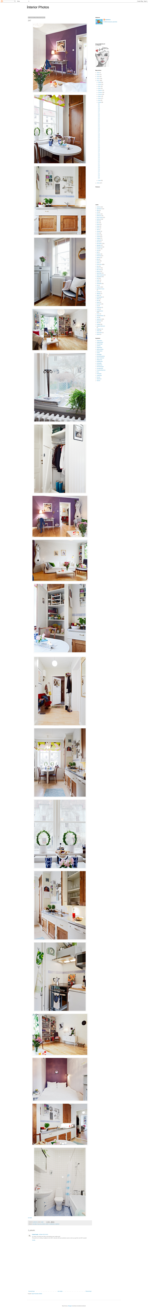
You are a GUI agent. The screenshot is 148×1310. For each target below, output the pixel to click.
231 (99, 164)
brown (98, 227)
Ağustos (100, 90)
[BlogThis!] (49, 1222)
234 (99, 158)
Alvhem (98, 380)
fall (97, 252)
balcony (98, 214)
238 (99, 150)
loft (97, 278)
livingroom (99, 276)
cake (98, 229)
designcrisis (99, 365)
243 (99, 140)
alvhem (98, 207)
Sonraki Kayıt (31, 1291)
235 (99, 156)
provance (99, 304)
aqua (98, 210)
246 (99, 134)
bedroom (99, 219)
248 (99, 130)
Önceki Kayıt (88, 1291)
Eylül (99, 88)
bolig (98, 226)
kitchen (98, 271)
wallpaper (99, 329)
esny (98, 250)
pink (98, 300)
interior (43, 1224)
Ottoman (99, 293)
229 (99, 168)
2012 (98, 78)
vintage (98, 324)
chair (98, 233)
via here (30, 1217)
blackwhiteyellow (101, 356)
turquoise (99, 320)
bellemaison (99, 351)
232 (99, 162)
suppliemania (100, 342)
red (97, 305)
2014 (98, 74)
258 (99, 110)
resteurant (99, 307)
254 (99, 118)
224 (99, 178)
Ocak (99, 180)
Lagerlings (99, 375)
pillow (98, 298)
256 (99, 114)
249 (99, 128)
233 (99, 160)
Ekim (99, 86)
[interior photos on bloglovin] (102, 66)
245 (99, 136)
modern (47, 1224)
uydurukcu (107, 19)
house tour (39, 1224)
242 (99, 142)
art (97, 212)
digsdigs (99, 245)
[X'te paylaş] (50, 1222)
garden (98, 257)
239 (99, 148)
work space (99, 332)
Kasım (99, 84)
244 (99, 138)
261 (99, 104)
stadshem (57, 1224)
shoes (98, 313)
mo (97, 285)
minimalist (99, 283)
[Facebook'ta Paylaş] (52, 1222)
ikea (98, 266)
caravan (98, 231)
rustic (98, 309)
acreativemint (100, 368)
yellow (98, 334)
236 (99, 154)
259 (99, 108)
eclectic (98, 248)
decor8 (98, 241)
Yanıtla (33, 1240)
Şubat (99, 102)
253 (99, 120)
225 (99, 176)
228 (99, 170)
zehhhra (99, 345)
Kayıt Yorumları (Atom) (37, 1293)
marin (98, 281)
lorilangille (99, 354)
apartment (99, 208)
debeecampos (100, 349)
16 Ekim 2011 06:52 (43, 1234)
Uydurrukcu (99, 340)
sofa (98, 317)
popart (98, 302)
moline (98, 352)
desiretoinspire (100, 366)
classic (98, 234)
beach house (100, 217)
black (98, 220)
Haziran (100, 94)
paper (98, 295)
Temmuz (100, 92)
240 (99, 146)
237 (99, 152)
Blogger (70, 1305)
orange (98, 291)
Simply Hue (99, 359)
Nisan (99, 98)
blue (98, 222)
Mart (99, 100)
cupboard (99, 240)
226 (99, 174)
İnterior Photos (38, 7)
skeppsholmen (100, 315)
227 (99, 172)
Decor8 (98, 377)
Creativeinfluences (101, 370)
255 (99, 116)
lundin (98, 280)
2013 (98, 76)
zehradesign (100, 344)
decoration (34, 1224)
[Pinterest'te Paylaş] (53, 1222)
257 (99, 112)
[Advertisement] (60, 1278)
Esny (98, 372)
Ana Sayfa (60, 1291)
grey (98, 259)
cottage (98, 238)
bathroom (99, 215)
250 (99, 126)
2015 (98, 72)
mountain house (100, 288)
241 (99, 144)
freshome (99, 255)
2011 (98, 80)
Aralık (99, 82)
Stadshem (99, 378)
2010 (98, 183)
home (98, 261)
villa (98, 322)
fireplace (99, 254)
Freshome (99, 373)
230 (99, 166)
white (98, 330)
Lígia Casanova (100, 275)
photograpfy (99, 297)
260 (99, 106)
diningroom (99, 247)
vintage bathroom (101, 326)
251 (99, 124)
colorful (98, 236)
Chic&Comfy (35, 1234)
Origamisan (99, 347)
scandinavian (52, 1224)
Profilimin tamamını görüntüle (110, 21)
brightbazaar (100, 361)
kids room (99, 269)
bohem (98, 224)
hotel (98, 262)
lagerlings (99, 273)
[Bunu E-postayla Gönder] (47, 1222)
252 (99, 122)
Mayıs (99, 96)
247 (99, 132)
